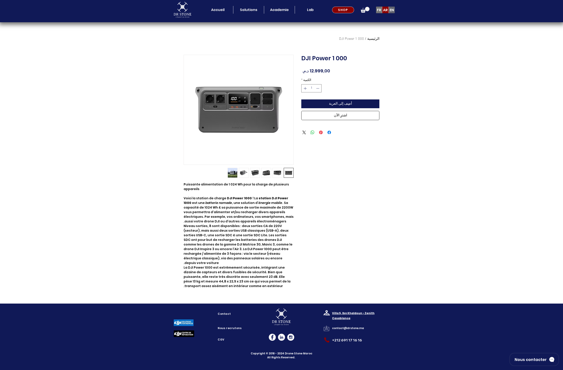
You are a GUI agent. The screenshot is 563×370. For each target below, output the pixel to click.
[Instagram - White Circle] (290, 337)
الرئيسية (373, 39)
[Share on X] (304, 132)
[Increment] (304, 88)
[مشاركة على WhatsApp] (312, 132)
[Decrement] (318, 88)
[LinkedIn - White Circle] (281, 337)
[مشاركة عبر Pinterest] (321, 132)
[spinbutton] (311, 88)
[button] (248, 10)
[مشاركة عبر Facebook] (329, 132)
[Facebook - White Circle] (272, 337)
